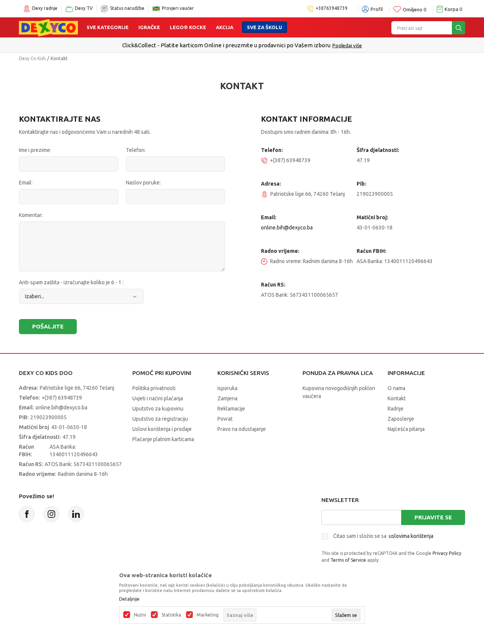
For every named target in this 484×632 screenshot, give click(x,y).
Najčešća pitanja (406, 429)
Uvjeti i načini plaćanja (157, 398)
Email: (26, 182)
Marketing (208, 615)
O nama (396, 388)
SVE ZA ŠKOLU (264, 27)
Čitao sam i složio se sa (383, 536)
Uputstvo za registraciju (160, 419)
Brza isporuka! (322, 45)
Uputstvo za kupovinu (157, 409)
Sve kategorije (108, 27)
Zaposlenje (401, 419)
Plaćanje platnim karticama (163, 439)
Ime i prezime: (35, 150)
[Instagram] (51, 514)
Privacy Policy (447, 553)
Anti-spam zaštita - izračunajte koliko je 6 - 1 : (71, 282)
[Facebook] (26, 514)
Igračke (149, 27)
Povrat (225, 419)
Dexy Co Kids (32, 58)
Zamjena (227, 398)
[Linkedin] (76, 514)
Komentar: (31, 215)
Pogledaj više (357, 45)
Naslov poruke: (143, 182)
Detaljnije (129, 599)
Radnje (395, 409)
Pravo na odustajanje (241, 429)
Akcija (224, 27)
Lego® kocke (188, 27)
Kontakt (397, 398)
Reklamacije (231, 409)
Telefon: (136, 150)
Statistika (171, 615)
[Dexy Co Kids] (48, 27)
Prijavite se (433, 517)
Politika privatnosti (153, 388)
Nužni (140, 615)
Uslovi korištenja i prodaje (162, 429)
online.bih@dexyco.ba (287, 228)
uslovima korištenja (411, 536)
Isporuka (227, 388)
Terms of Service (348, 560)
